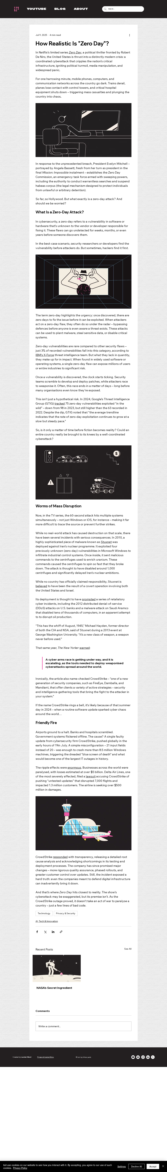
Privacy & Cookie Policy (45, 1057)
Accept (152, 1166)
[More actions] (129, 35)
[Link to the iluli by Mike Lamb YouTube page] (133, 1057)
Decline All (136, 1166)
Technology (44, 913)
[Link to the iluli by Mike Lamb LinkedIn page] (148, 1057)
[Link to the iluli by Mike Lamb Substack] (138, 1057)
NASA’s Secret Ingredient (54, 988)
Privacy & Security (65, 913)
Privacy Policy (20, 1168)
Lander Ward (26, 1057)
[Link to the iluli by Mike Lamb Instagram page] (143, 1057)
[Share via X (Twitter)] (45, 931)
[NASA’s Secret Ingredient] (57, 968)
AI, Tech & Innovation (47, 921)
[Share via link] (61, 931)
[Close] (163, 1166)
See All (127, 948)
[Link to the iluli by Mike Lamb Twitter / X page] (153, 1057)
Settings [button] (121, 1166)
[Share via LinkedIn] (53, 931)
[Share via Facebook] (37, 931)
